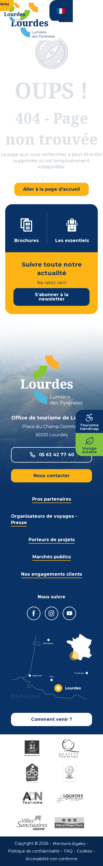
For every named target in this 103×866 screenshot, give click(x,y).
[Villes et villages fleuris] (70, 822)
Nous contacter (52, 475)
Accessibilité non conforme (51, 858)
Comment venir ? (51, 719)
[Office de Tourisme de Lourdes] (33, 20)
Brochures (26, 240)
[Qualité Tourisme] (70, 748)
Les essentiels (72, 240)
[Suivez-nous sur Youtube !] (69, 613)
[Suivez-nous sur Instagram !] (51, 613)
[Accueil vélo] (33, 773)
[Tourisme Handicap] (33, 748)
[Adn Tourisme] (33, 797)
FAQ (68, 851)
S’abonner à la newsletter (51, 297)
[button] (61, 11)
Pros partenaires (51, 499)
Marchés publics (51, 556)
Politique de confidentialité (34, 851)
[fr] (61, 11)
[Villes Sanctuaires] (33, 822)
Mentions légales (69, 843)
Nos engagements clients (51, 574)
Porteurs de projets (52, 539)
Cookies (84, 851)
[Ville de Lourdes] (70, 797)
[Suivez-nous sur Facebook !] (33, 613)
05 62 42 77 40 (56, 454)
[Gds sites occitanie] (70, 773)
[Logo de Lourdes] (51, 380)
